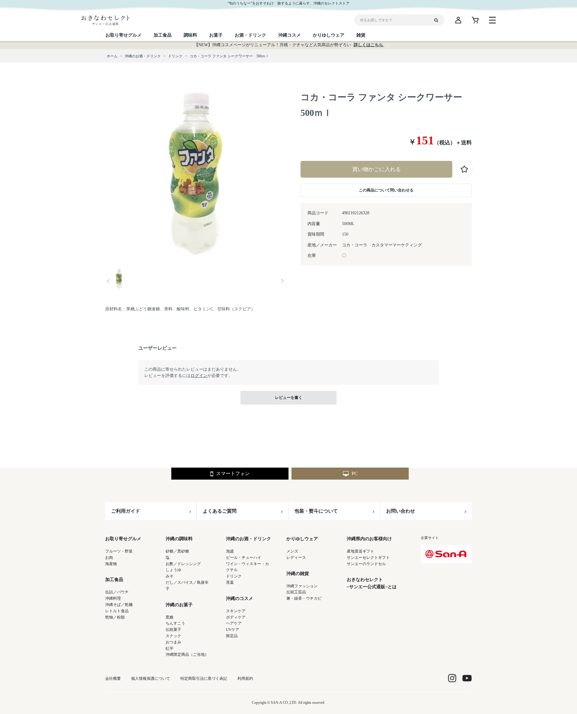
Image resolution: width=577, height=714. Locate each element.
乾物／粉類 (115, 617)
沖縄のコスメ (239, 598)
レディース (296, 557)
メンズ (292, 551)
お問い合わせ (400, 511)
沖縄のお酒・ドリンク (248, 538)
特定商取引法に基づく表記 (203, 678)
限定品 (232, 636)
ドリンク (234, 576)
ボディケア (236, 617)
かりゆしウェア (302, 538)
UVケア (232, 629)
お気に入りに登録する (464, 169)
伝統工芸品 (296, 592)
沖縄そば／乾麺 (119, 604)
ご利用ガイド (125, 511)
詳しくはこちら (369, 45)
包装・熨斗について (316, 511)
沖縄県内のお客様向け (369, 538)
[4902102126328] (119, 279)
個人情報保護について (150, 678)
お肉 (109, 557)
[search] (438, 20)
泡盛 (230, 551)
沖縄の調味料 (179, 538)
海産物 (111, 564)
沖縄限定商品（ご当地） (187, 654)
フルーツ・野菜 (119, 551)
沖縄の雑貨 (297, 573)
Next (282, 281)
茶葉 (230, 582)
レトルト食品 (117, 611)
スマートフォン (233, 473)
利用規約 (245, 678)
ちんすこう (175, 623)
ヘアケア (234, 623)
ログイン (199, 375)
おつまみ (173, 642)
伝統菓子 (173, 629)
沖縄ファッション (302, 586)
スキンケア (236, 611)
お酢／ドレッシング (183, 564)
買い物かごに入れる (376, 169)
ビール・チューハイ (243, 557)
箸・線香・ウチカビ (304, 598)
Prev (108, 281)
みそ (169, 576)
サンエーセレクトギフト (368, 557)
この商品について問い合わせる (386, 190)
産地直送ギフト (360, 551)
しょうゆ (173, 570)
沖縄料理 (113, 598)
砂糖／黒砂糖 (177, 551)
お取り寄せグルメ (123, 538)
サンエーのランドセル (366, 564)
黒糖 (169, 617)
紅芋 (169, 648)
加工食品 (114, 579)
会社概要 (113, 678)
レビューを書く (288, 397)
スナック (173, 636)
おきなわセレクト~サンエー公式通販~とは (372, 583)
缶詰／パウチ (117, 592)
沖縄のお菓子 (179, 604)
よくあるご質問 (220, 511)
